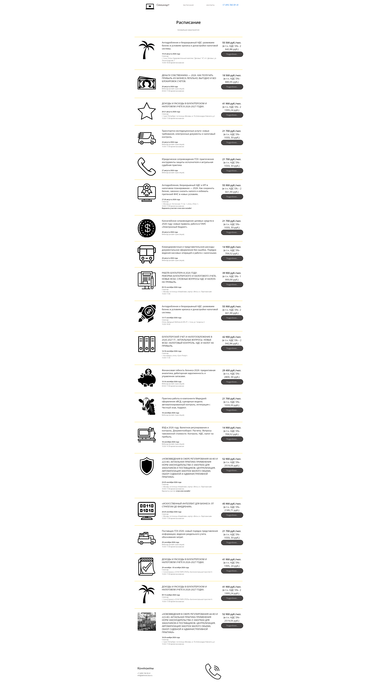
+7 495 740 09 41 (230, 5)
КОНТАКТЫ (210, 5)
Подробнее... (232, 54)
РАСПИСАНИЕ (188, 5)
